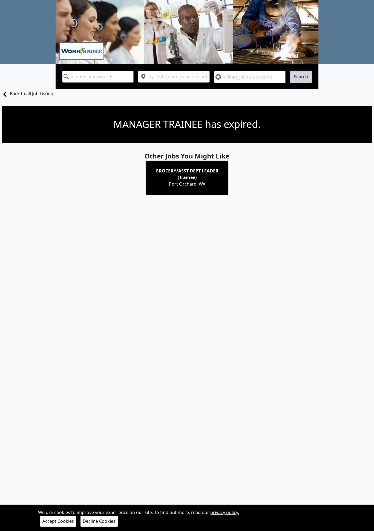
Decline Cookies (99, 521)
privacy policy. (224, 512)
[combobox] (98, 77)
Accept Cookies (58, 521)
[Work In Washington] (187, 32)
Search (301, 77)
